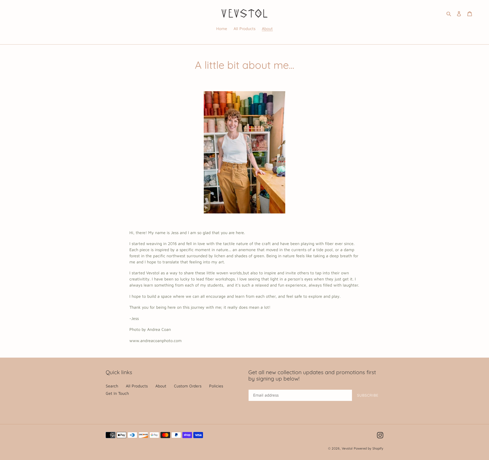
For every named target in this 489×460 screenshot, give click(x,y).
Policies (216, 386)
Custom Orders (187, 386)
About (160, 386)
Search (112, 386)
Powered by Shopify (368, 448)
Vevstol (347, 448)
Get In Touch (117, 393)
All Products (137, 386)
